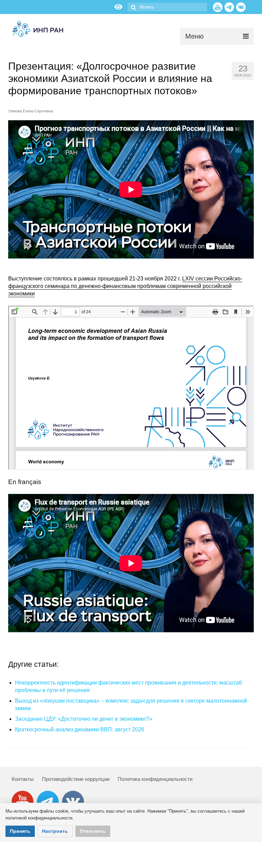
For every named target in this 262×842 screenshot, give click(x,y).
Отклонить (93, 831)
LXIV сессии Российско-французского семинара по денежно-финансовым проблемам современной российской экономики (125, 286)
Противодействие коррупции (76, 779)
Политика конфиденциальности (155, 779)
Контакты (23, 779)
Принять (20, 831)
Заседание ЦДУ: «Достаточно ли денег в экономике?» (83, 719)
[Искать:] (167, 7)
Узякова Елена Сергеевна (30, 111)
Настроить (55, 831)
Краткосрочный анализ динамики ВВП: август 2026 (79, 729)
